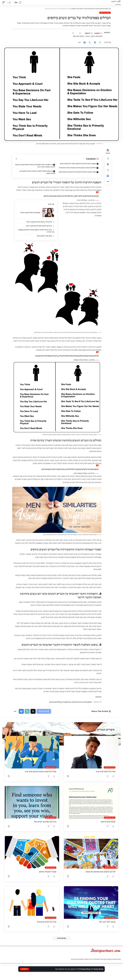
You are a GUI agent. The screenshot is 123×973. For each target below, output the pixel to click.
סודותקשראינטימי (77, 702)
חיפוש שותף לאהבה (105, 12)
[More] (79, 42)
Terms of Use (98, 969)
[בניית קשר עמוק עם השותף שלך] (32, 802)
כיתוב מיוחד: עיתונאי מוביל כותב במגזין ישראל (39, 222)
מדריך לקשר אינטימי (110, 767)
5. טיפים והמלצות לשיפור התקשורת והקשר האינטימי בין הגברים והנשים (37, 172)
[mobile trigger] (4, 2)
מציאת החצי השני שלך (107, 922)
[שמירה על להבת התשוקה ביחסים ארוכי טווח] (32, 752)
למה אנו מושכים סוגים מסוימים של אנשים (100, 872)
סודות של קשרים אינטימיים (46, 922)
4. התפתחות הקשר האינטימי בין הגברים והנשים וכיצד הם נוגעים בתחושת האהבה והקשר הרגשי (35, 166)
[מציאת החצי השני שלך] (91, 902)
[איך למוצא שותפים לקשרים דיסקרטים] (116, 2)
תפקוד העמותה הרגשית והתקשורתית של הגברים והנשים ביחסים (77, 172)
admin (97, 33)
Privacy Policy (84, 969)
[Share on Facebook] (100, 42)
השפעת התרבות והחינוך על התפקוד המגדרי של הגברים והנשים (78, 164)
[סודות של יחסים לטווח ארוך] (91, 752)
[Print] (84, 42)
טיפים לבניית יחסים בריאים (44, 236)
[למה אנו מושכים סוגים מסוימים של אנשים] (91, 852)
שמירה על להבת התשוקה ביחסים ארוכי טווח (40, 771)
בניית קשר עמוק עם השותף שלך (45, 822)
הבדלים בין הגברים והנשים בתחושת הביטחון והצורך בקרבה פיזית (77, 168)
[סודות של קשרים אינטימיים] (32, 902)
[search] (20, 2)
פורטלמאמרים (66, 702)
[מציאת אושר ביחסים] (91, 802)
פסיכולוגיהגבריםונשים (55, 702)
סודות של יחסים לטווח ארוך (105, 771)
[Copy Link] (89, 42)
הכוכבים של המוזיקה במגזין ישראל (30, 212)
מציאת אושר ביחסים (108, 822)
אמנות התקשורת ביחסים (47, 872)
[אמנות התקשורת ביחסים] (32, 852)
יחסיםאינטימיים (87, 702)
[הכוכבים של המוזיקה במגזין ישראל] (48, 212)
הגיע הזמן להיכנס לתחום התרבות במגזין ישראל (39, 226)
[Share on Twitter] (94, 42)
